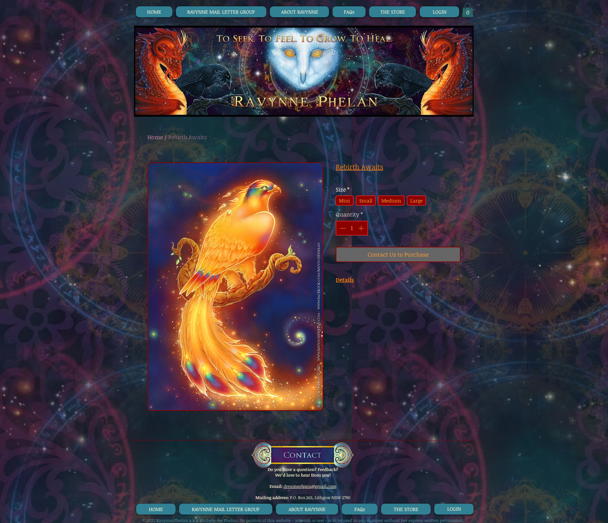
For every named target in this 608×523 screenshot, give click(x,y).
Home (155, 137)
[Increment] (362, 228)
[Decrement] (342, 228)
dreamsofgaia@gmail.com (310, 486)
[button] (468, 10)
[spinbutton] (352, 228)
